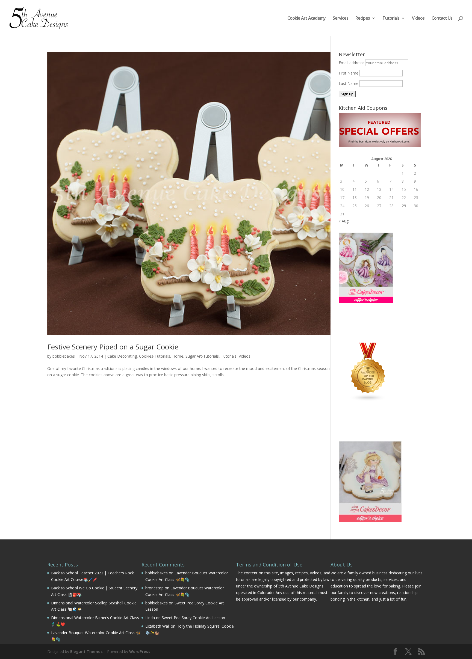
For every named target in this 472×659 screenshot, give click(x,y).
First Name (348, 73)
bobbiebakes (63, 356)
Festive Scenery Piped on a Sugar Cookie (112, 347)
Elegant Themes (86, 651)
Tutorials (390, 18)
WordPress (140, 651)
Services (340, 18)
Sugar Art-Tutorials (202, 356)
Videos (418, 18)
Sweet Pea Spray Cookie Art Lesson (193, 617)
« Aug (344, 221)
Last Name (348, 83)
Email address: (352, 62)
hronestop (154, 587)
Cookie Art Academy (306, 18)
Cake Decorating (122, 356)
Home (177, 356)
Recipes (362, 18)
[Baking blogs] (368, 400)
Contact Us (442, 18)
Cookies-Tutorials (154, 356)
